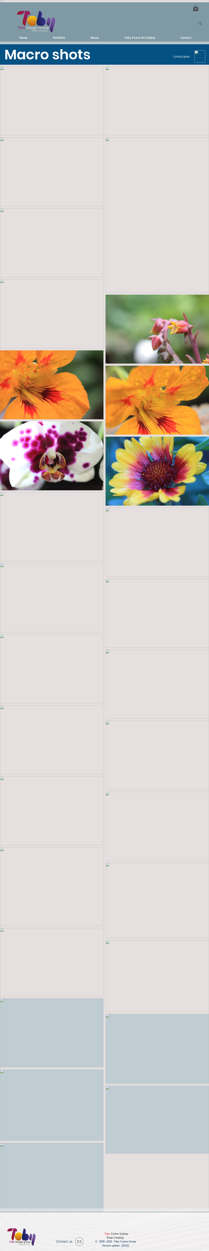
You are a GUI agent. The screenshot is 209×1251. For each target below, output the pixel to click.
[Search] (200, 23)
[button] (195, 7)
